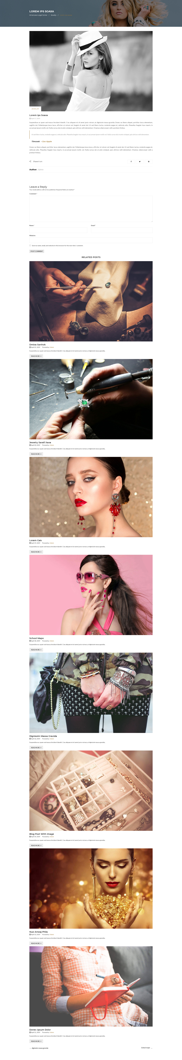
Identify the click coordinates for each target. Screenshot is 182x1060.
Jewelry (53, 15)
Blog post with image (41, 834)
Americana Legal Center (38, 15)
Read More (35, 356)
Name (31, 225)
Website (32, 235)
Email (93, 225)
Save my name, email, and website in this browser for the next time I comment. (57, 245)
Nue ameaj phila (38, 932)
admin (40, 170)
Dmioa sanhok (37, 344)
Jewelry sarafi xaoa (40, 442)
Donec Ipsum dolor (40, 1029)
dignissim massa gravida (43, 736)
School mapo (36, 638)
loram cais (35, 540)
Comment (33, 194)
